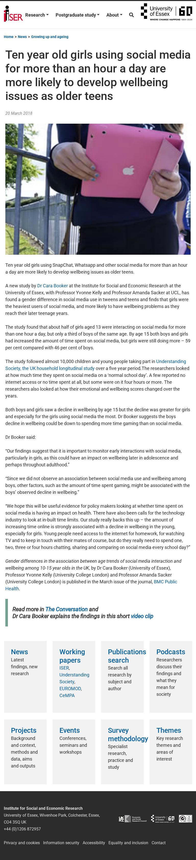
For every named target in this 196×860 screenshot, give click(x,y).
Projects (23, 730)
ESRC (132, 818)
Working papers (72, 656)
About (112, 15)
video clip (142, 616)
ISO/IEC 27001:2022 (185, 818)
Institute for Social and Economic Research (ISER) (13, 15)
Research (35, 15)
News (19, 652)
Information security (61, 842)
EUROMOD (70, 688)
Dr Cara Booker (52, 285)
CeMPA (67, 695)
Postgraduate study (76, 15)
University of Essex (166, 14)
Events (69, 730)
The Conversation (66, 609)
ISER (64, 668)
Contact (159, 842)
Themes (168, 730)
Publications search (127, 656)
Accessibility (94, 842)
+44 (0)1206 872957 (22, 829)
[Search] (131, 15)
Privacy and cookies (22, 842)
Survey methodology (128, 734)
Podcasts (170, 652)
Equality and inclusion (128, 842)
